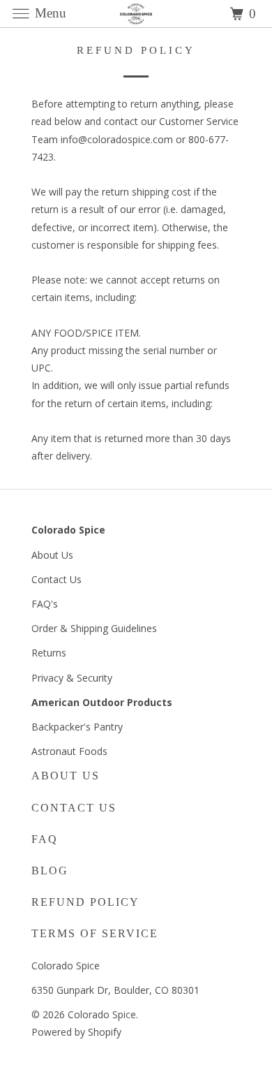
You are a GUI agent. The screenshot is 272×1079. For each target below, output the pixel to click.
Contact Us (56, 579)
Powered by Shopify (76, 1031)
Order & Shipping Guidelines (94, 628)
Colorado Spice (102, 1014)
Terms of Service (94, 933)
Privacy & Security (71, 677)
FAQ (44, 839)
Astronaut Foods (69, 751)
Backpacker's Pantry (77, 726)
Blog (49, 870)
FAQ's (44, 603)
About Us (52, 554)
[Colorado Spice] (136, 13)
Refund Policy (85, 902)
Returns (48, 652)
